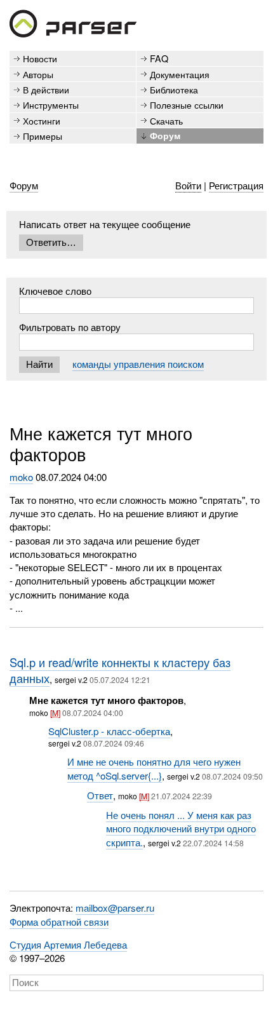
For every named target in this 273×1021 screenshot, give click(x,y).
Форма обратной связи (59, 921)
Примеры (42, 135)
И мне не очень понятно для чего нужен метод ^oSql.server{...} (154, 768)
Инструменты (51, 104)
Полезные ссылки (186, 104)
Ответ (100, 795)
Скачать (166, 120)
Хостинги (41, 120)
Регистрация (236, 185)
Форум (165, 135)
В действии (46, 89)
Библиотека (174, 89)
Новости (40, 58)
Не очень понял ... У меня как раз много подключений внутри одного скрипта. (181, 828)
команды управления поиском (138, 363)
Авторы (38, 74)
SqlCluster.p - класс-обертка (109, 731)
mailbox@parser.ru (115, 907)
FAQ (159, 58)
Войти (188, 185)
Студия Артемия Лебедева (68, 944)
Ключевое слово (55, 290)
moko (21, 476)
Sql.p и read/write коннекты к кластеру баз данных (120, 670)
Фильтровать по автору (70, 327)
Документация (180, 74)
